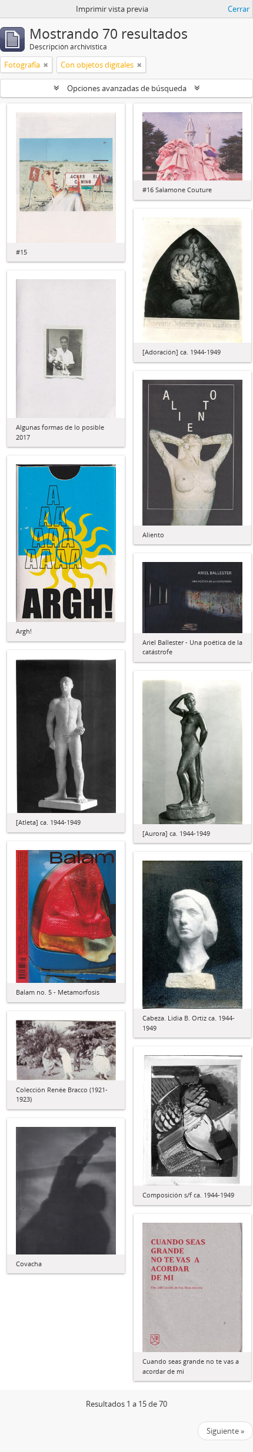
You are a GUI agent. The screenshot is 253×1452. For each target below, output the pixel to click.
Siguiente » (225, 1431)
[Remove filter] (46, 65)
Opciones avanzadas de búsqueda (126, 88)
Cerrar (238, 9)
